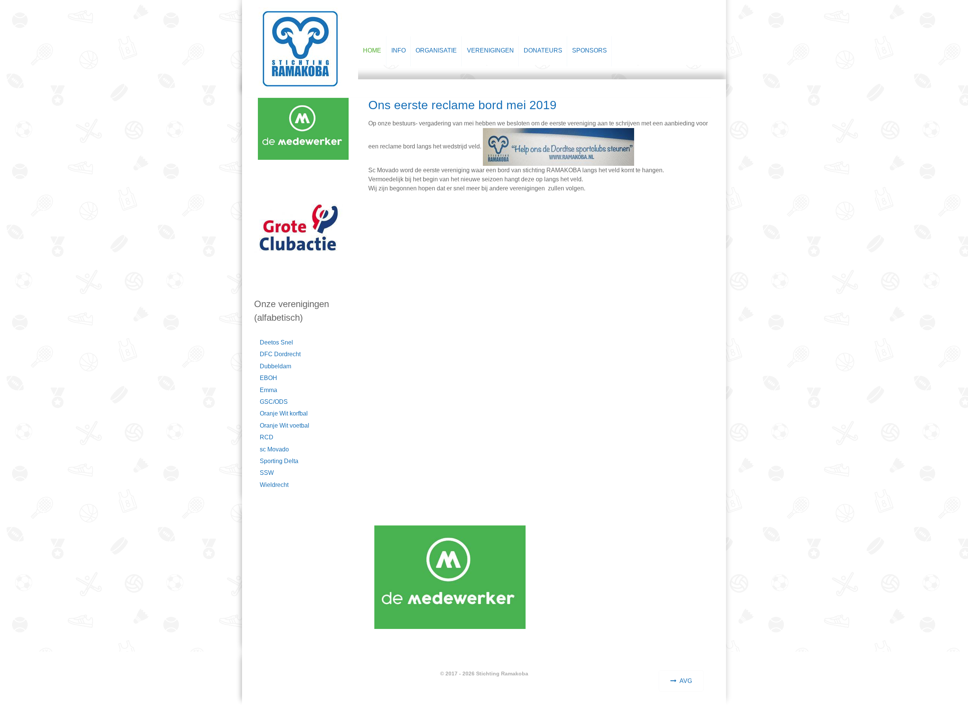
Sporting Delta (279, 461)
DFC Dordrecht (280, 354)
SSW (267, 473)
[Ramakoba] (300, 47)
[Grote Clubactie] (299, 228)
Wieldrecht (274, 485)
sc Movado (274, 449)
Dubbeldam (275, 366)
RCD (266, 437)
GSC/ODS (274, 402)
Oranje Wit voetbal (284, 425)
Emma (268, 390)
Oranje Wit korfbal (284, 413)
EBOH (268, 378)
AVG (685, 681)
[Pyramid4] (303, 111)
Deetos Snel (276, 342)
